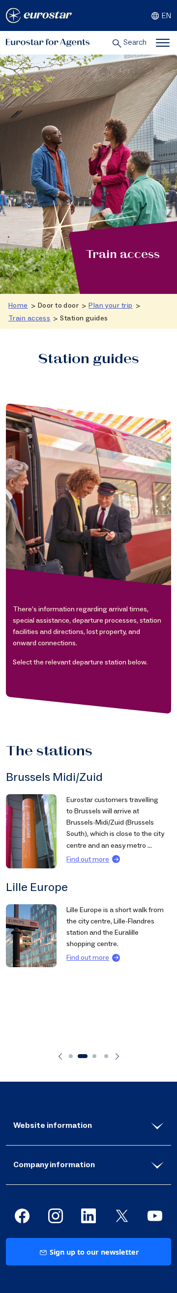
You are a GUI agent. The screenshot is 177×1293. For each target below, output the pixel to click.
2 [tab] (83, 1056)
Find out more (88, 870)
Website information (52, 1125)
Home (18, 305)
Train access (29, 318)
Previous (60, 1057)
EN (166, 16)
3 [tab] (94, 1056)
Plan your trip (110, 305)
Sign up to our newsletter (94, 1252)
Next (117, 1057)
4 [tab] (106, 1056)
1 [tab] (71, 1056)
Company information (54, 1165)
